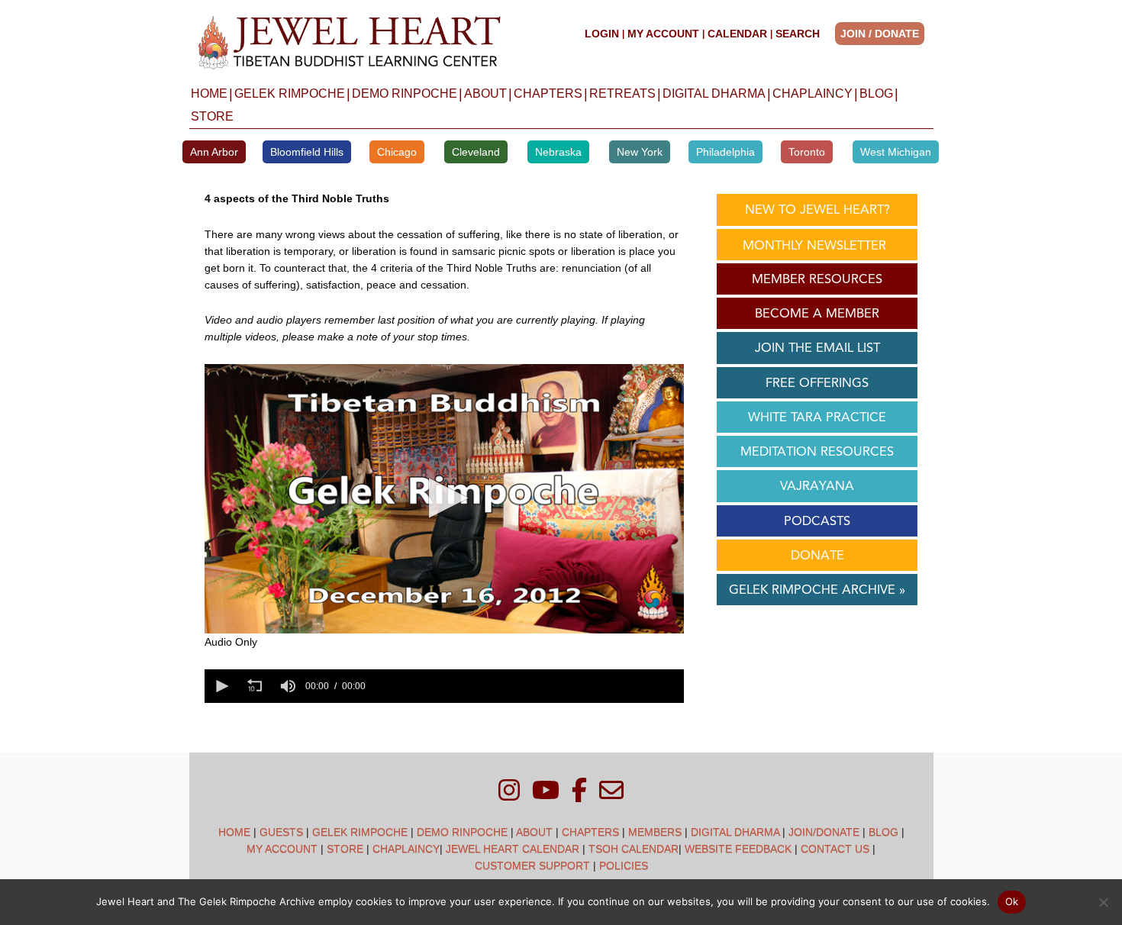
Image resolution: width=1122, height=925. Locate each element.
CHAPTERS (548, 93)
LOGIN (602, 33)
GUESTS (281, 832)
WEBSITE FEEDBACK (738, 849)
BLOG (876, 93)
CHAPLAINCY (812, 93)
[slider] (527, 686)
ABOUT (485, 93)
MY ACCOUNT (663, 33)
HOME (209, 93)
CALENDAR (737, 33)
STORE (212, 116)
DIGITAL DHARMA (714, 93)
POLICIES (623, 865)
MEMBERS (655, 832)
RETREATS (622, 93)
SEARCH (797, 33)
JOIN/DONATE (823, 832)
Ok (1012, 901)
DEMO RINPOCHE (404, 93)
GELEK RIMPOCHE (289, 93)
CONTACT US (835, 849)
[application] (444, 498)
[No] (1103, 902)
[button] (884, 33)
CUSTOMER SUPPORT (532, 865)
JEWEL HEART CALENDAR (512, 849)
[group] (288, 686)
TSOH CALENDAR (633, 849)
